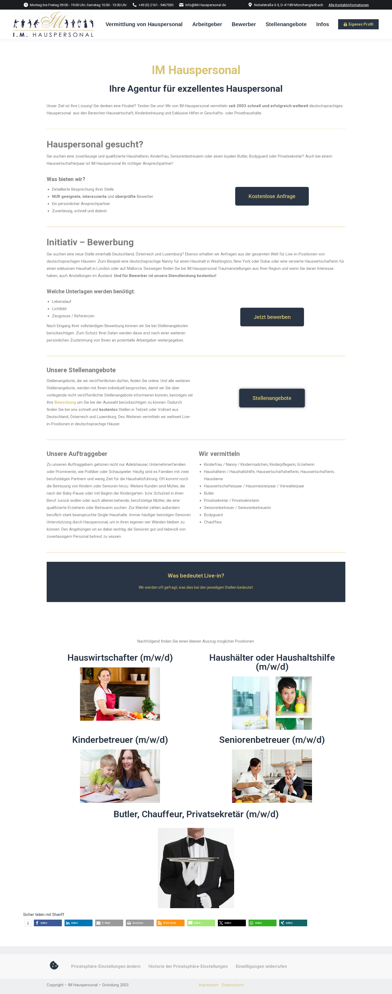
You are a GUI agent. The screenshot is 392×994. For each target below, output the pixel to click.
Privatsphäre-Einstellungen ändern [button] (106, 966)
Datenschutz (233, 985)
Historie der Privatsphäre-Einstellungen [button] (188, 966)
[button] (28, 923)
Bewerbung (65, 402)
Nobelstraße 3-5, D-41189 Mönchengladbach (288, 5)
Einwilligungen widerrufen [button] (261, 966)
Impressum (209, 985)
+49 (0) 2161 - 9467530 (156, 5)
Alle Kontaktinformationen (349, 5)
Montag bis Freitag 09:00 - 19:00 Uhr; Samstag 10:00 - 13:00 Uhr (78, 5)
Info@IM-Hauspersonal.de (205, 5)
